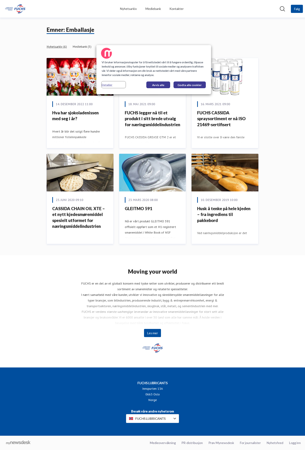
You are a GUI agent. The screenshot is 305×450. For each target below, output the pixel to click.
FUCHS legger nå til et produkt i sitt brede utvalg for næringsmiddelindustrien (152, 118)
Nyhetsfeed (275, 443)
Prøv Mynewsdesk (221, 443)
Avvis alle (158, 85)
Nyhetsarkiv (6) (57, 47)
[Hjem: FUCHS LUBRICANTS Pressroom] (15, 9)
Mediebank (153, 9)
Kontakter (176, 9)
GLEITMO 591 (138, 208)
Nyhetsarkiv (128, 9)
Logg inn (295, 443)
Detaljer (107, 84)
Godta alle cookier (190, 85)
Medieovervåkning (163, 443)
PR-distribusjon (192, 443)
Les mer (152, 333)
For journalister (250, 443)
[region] (153, 69)
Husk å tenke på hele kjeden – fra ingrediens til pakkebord (223, 214)
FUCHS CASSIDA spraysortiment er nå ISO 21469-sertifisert (221, 118)
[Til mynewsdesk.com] (18, 443)
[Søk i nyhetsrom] (282, 9)
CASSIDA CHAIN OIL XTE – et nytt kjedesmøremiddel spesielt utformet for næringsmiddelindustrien (78, 217)
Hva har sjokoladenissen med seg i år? (75, 115)
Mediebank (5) (82, 47)
